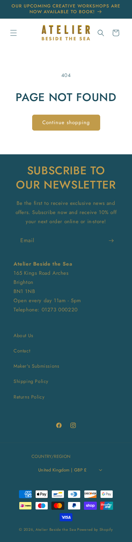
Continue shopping (66, 122)
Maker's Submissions (36, 366)
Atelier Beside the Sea (56, 529)
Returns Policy (29, 396)
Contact (22, 350)
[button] (13, 32)
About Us (24, 335)
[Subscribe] (111, 240)
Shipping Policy (31, 381)
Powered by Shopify (95, 529)
